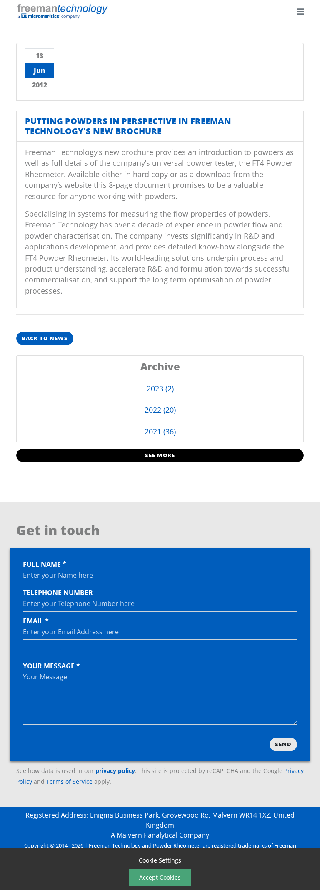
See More (160, 455)
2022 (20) (160, 410)
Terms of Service (69, 781)
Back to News (45, 338)
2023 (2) (160, 389)
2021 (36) (160, 431)
